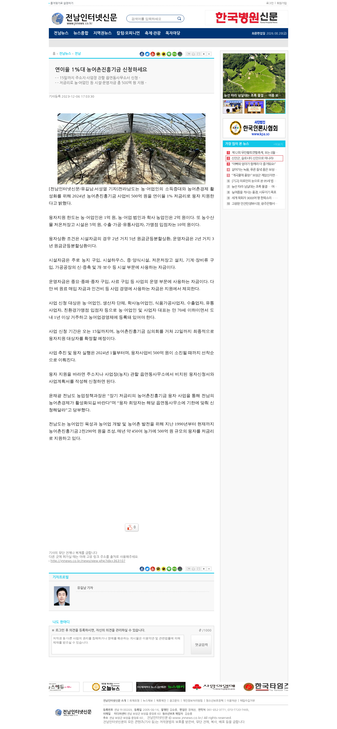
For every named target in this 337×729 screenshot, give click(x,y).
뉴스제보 (148, 700)
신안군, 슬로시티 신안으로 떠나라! (253, 158)
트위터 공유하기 (147, 54)
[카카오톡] (158, 54)
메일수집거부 (247, 700)
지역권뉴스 (102, 33)
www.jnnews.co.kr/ (187, 717)
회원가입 (282, 3)
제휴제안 (161, 700)
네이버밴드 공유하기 (180, 54)
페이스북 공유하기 (142, 54)
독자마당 (173, 33)
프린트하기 (193, 54)
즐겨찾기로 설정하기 (61, 3)
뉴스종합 (81, 33)
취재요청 (134, 700)
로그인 (270, 3)
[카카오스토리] (163, 54)
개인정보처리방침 (193, 700)
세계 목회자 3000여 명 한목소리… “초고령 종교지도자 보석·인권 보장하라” (255, 198)
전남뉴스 (61, 33)
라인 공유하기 (169, 54)
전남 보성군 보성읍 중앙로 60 (137, 713)
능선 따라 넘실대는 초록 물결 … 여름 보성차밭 (255, 186)
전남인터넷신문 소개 (114, 700)
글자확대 (203, 54)
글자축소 (209, 54)
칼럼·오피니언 (128, 33)
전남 (78, 53)
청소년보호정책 (214, 700)
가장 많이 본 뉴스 (237, 143)
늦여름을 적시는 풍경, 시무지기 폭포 (254, 192)
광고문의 (174, 700)
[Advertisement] (131, 479)
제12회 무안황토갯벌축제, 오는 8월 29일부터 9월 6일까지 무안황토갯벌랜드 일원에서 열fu (255, 152)
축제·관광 (153, 33)
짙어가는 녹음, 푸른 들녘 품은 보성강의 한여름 (255, 169)
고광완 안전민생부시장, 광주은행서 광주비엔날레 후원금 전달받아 (255, 203)
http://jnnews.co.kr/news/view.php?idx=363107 (88, 560)
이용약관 (232, 700)
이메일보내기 (198, 54)
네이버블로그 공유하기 (174, 54)
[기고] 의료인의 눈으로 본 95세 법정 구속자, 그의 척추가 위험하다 (255, 181)
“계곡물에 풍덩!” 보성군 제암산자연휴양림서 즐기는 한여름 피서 (255, 175)
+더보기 (278, 144)
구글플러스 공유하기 (152, 54)
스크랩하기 (188, 54)
